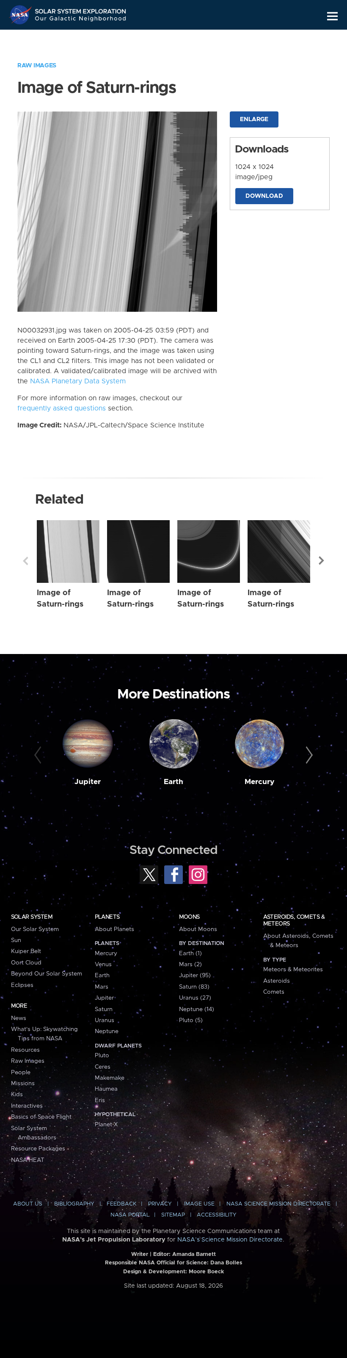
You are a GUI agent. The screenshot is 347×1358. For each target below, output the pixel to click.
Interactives (27, 1106)
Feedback (121, 1204)
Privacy (160, 1204)
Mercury (260, 782)
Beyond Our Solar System (46, 974)
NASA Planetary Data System (78, 381)
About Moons (198, 929)
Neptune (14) (196, 1009)
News (18, 1018)
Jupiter (87, 782)
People (20, 1072)
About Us (27, 1204)
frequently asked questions (61, 408)
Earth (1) (190, 953)
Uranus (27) (195, 998)
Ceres (102, 1067)
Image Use (199, 1204)
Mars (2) (190, 964)
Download (264, 196)
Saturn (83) (194, 987)
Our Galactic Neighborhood (81, 20)
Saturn (104, 1009)
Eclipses (22, 985)
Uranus (104, 1020)
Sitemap (173, 1215)
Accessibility (217, 1215)
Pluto (102, 1056)
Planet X (106, 1125)
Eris (100, 1100)
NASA (21, 14)
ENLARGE (254, 119)
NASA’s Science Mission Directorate (230, 1240)
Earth (173, 782)
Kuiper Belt (26, 951)
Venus (103, 964)
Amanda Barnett (194, 1254)
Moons (189, 917)
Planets (107, 917)
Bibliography (74, 1204)
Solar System (31, 917)
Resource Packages (38, 1149)
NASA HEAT (27, 1160)
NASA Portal (129, 1215)
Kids (17, 1094)
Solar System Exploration (81, 9)
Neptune (106, 1031)
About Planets (114, 929)
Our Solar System (35, 929)
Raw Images (36, 66)
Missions (23, 1083)
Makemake (109, 1078)
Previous (25, 560)
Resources (25, 1050)
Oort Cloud (26, 963)
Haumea (106, 1089)
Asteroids (276, 981)
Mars (101, 987)
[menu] (332, 16)
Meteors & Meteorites (293, 970)
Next (321, 560)
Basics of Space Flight (41, 1117)
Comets (273, 992)
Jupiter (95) (195, 975)
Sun (16, 940)
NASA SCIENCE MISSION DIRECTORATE (278, 1204)
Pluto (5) (191, 1020)
